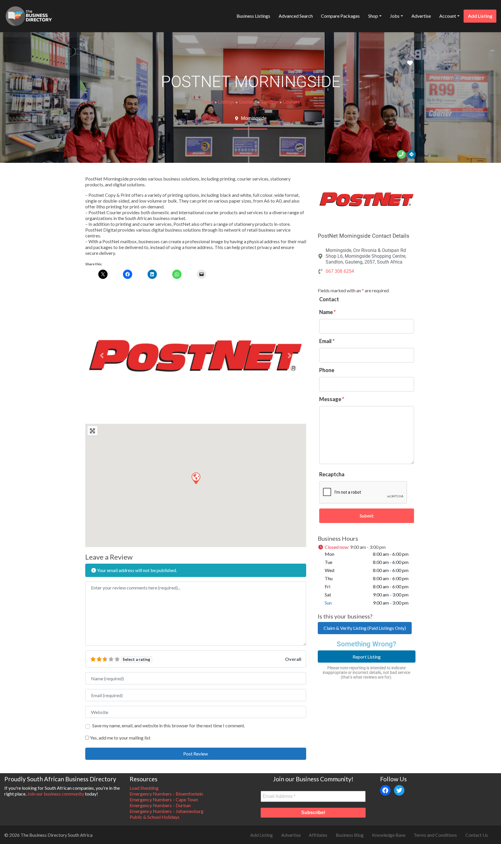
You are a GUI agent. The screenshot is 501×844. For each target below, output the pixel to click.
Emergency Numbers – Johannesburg (167, 811)
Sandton (269, 102)
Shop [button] (373, 16)
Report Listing (367, 656)
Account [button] (447, 16)
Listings (226, 102)
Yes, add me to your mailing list (119, 737)
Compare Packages (340, 16)
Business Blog (350, 835)
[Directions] (411, 154)
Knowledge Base (388, 835)
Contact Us (476, 835)
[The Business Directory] (29, 15)
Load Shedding (144, 788)
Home (207, 102)
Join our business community (55, 793)
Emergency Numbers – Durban (160, 805)
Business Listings (253, 16)
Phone (326, 370)
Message (331, 399)
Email (327, 341)
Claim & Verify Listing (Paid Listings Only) (365, 628)
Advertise (421, 16)
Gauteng (247, 102)
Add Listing (480, 16)
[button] (101, 355)
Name (327, 312)
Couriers (291, 102)
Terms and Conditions (435, 835)
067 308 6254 (340, 271)
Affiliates (318, 835)
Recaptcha (331, 474)
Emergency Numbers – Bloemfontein (166, 793)
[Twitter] (399, 790)
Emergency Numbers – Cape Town (164, 799)
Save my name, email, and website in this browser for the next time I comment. (168, 725)
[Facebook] (385, 790)
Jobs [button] (395, 16)
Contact (329, 299)
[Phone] (401, 154)
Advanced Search (296, 16)
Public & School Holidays (154, 817)
